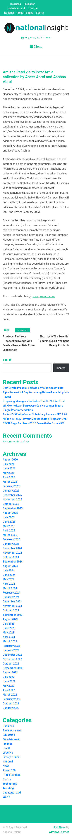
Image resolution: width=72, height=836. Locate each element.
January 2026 (11, 490)
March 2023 (10, 641)
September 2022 (13, 668)
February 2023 (11, 645)
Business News (12, 730)
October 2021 (11, 703)
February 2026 (11, 486)
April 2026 (9, 477)
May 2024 (8, 579)
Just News (59, 827)
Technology (10, 783)
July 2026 (8, 464)
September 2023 (13, 614)
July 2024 (8, 570)
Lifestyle (33, 8)
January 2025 (11, 543)
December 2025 (12, 495)
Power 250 (9, 770)
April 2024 (9, 583)
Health (7, 748)
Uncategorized (12, 792)
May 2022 (8, 685)
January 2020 (11, 707)
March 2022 (10, 694)
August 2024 (10, 566)
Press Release (25, 12)
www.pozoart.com (44, 296)
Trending (8, 788)
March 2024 (10, 588)
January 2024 (11, 597)
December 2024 (12, 548)
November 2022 (12, 659)
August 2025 (10, 512)
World (6, 797)
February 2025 (11, 539)
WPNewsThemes (59, 831)
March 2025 (10, 534)
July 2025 (8, 517)
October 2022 (11, 663)
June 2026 (9, 468)
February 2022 (11, 699)
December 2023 (12, 601)
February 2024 (11, 592)
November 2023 (12, 605)
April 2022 (9, 690)
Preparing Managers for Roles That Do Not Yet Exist (34, 401)
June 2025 (9, 521)
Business (15, 3)
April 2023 (9, 637)
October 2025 (11, 503)
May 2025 (8, 526)
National (9, 12)
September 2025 (13, 508)
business (22, 330)
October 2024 (11, 557)
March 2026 (10, 481)
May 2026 (8, 472)
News (6, 765)
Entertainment (16, 8)
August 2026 (10, 459)
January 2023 (11, 650)
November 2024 (12, 552)
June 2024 (9, 574)
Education (29, 3)
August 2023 (10, 619)
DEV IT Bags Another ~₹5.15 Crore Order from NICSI (34, 423)
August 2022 (10, 672)
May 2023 (8, 632)
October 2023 (11, 610)
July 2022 (8, 676)
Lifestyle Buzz (11, 757)
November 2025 (12, 499)
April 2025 (9, 530)
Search (7, 359)
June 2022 (9, 681)
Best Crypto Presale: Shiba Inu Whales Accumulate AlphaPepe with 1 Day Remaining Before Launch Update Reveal (36, 392)
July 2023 (8, 623)
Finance (7, 743)
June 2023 (9, 628)
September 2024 (13, 561)
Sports (40, 12)
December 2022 (12, 654)
